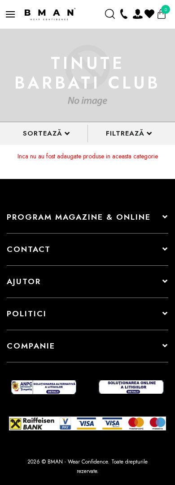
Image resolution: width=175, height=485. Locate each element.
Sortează (42, 133)
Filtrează (125, 133)
